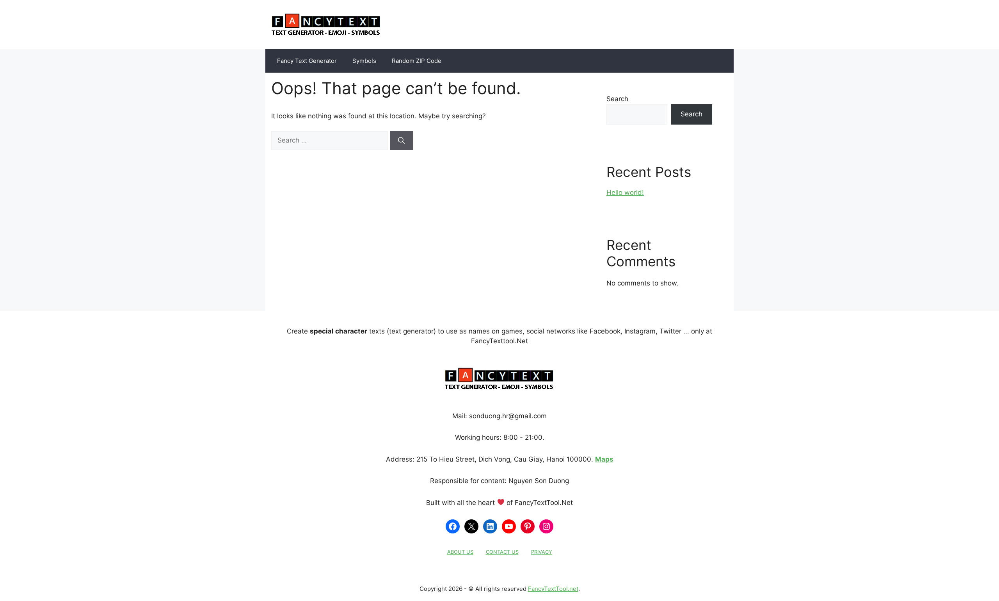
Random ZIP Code (416, 60)
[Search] (401, 140)
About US (460, 552)
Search (617, 99)
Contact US (502, 552)
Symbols (364, 60)
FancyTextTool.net (553, 588)
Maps (604, 459)
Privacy (541, 552)
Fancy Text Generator (307, 60)
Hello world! (625, 192)
